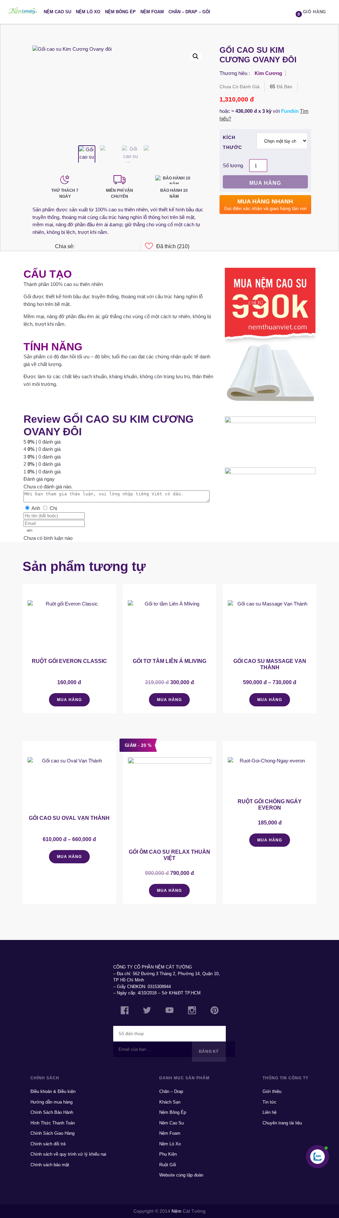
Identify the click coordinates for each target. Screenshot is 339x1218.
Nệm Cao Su (57, 11)
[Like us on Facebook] (124, 1011)
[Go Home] (22, 12)
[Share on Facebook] (91, 247)
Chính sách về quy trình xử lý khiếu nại (68, 1154)
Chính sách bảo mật (49, 1164)
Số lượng (233, 165)
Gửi (29, 530)
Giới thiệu (272, 1091)
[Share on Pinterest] (114, 247)
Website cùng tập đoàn (181, 1175)
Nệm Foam (152, 11)
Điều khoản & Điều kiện (52, 1091)
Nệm (176, 1211)
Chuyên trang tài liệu (282, 1122)
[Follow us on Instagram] (192, 1011)
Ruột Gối (167, 1164)
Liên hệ (269, 1112)
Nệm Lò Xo (88, 11)
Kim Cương (268, 73)
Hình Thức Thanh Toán (52, 1122)
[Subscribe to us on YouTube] (169, 1011)
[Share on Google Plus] (103, 247)
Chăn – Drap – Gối (189, 11)
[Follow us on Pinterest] (214, 1011)
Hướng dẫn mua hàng (51, 1102)
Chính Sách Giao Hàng (52, 1133)
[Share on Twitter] (125, 247)
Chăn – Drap (171, 1091)
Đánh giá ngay (39, 479)
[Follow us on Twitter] (147, 1011)
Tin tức (269, 1102)
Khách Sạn (169, 1102)
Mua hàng (265, 183)
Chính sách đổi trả (48, 1143)
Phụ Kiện (168, 1154)
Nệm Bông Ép (120, 11)
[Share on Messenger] (80, 247)
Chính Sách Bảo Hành (51, 1112)
